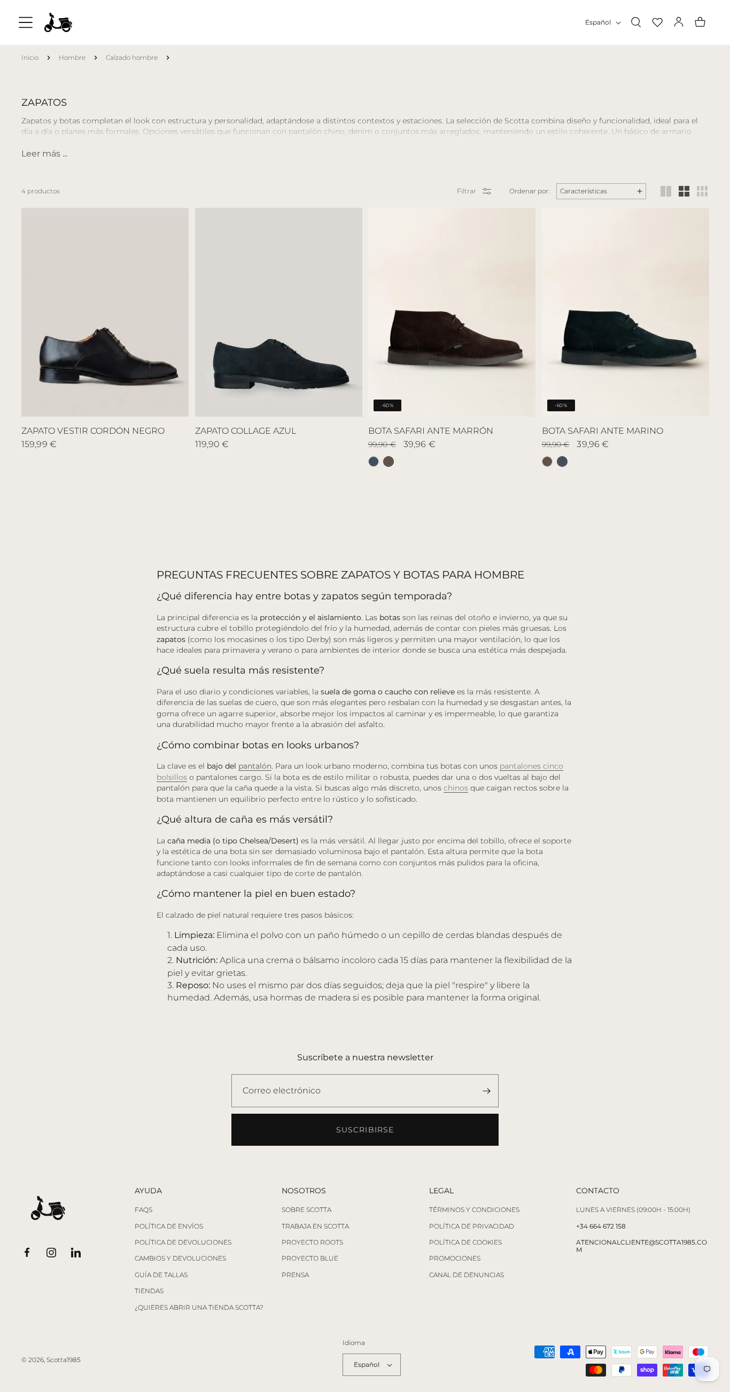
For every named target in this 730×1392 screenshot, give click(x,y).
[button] (25, 22)
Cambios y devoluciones (180, 1258)
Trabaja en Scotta (315, 1226)
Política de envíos (169, 1226)
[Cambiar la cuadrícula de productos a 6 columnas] (702, 191)
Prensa (295, 1275)
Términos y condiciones (474, 1210)
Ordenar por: (529, 191)
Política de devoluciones (183, 1242)
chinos (456, 788)
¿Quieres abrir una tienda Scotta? (199, 1307)
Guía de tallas (161, 1275)
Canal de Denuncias (466, 1275)
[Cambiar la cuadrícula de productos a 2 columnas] (665, 191)
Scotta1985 (63, 1360)
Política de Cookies (465, 1242)
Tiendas (149, 1291)
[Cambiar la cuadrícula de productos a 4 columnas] (684, 191)
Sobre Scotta (306, 1210)
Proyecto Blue (310, 1258)
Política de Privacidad (471, 1226)
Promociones (454, 1258)
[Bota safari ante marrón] (547, 461)
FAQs (143, 1210)
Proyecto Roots (312, 1242)
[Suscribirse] (486, 1090)
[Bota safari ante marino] (373, 461)
